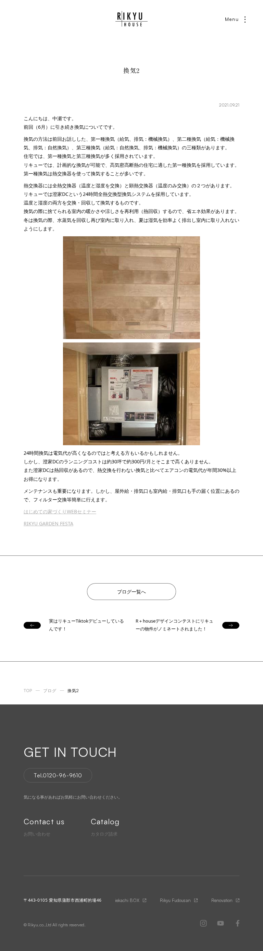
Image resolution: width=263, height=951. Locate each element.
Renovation (222, 900)
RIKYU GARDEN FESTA (48, 523)
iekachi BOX (127, 900)
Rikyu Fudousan (175, 900)
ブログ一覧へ (131, 591)
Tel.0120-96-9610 (58, 775)
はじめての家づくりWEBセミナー (60, 511)
